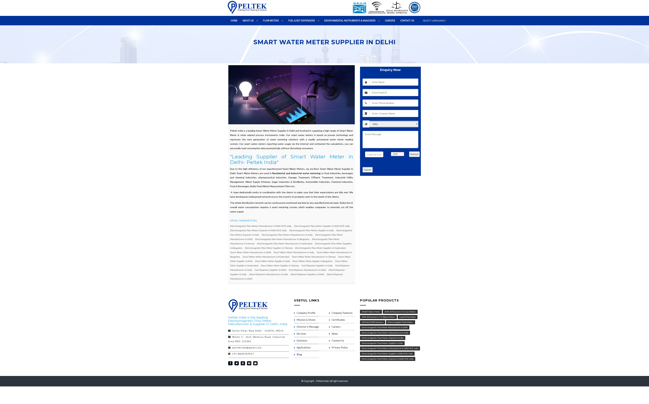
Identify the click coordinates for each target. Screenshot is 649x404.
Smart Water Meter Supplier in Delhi (275, 130)
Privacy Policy (340, 347)
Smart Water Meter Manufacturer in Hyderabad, (266, 256)
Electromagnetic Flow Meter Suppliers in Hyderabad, (320, 248)
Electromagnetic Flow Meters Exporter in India (383, 338)
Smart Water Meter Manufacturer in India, (294, 252)
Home (234, 20)
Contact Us (407, 20)
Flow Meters (271, 20)
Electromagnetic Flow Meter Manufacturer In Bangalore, (282, 239)
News (335, 333)
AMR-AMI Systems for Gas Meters (400, 311)
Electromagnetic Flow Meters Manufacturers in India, (287, 234)
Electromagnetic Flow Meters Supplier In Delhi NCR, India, (322, 226)
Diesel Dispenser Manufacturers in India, (269, 274)
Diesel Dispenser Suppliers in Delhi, (307, 274)
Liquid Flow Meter (407, 317)
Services (301, 333)
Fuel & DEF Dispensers (301, 20)
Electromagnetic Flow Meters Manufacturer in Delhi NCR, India (390, 348)
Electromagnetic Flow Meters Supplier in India (382, 343)
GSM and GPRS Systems (372, 322)
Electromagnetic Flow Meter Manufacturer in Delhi (385, 327)
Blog (299, 354)
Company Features (342, 312)
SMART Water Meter (371, 311)
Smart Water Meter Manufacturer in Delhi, (251, 252)
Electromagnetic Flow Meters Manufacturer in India (385, 332)
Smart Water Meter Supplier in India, (273, 261)
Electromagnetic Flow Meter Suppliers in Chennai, (269, 248)
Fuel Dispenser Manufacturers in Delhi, (308, 270)
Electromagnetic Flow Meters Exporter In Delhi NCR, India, (258, 230)
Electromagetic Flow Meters (400, 322)
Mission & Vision (306, 319)
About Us (248, 20)
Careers (390, 20)
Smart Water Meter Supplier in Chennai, (280, 265)
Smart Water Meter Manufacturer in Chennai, (314, 256)
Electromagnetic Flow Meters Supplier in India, (311, 230)
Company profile (306, 312)
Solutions (302, 340)
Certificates (338, 319)
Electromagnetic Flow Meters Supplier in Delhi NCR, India (387, 353)
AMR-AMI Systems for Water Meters (378, 317)
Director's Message (308, 326)
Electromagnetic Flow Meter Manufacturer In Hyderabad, (285, 243)
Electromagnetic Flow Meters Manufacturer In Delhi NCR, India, (261, 226)
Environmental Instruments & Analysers (350, 20)
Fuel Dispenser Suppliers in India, (317, 265)
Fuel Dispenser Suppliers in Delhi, (271, 270)
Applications (304, 347)
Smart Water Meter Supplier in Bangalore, (312, 261)
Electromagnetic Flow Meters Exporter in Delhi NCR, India (388, 359)
